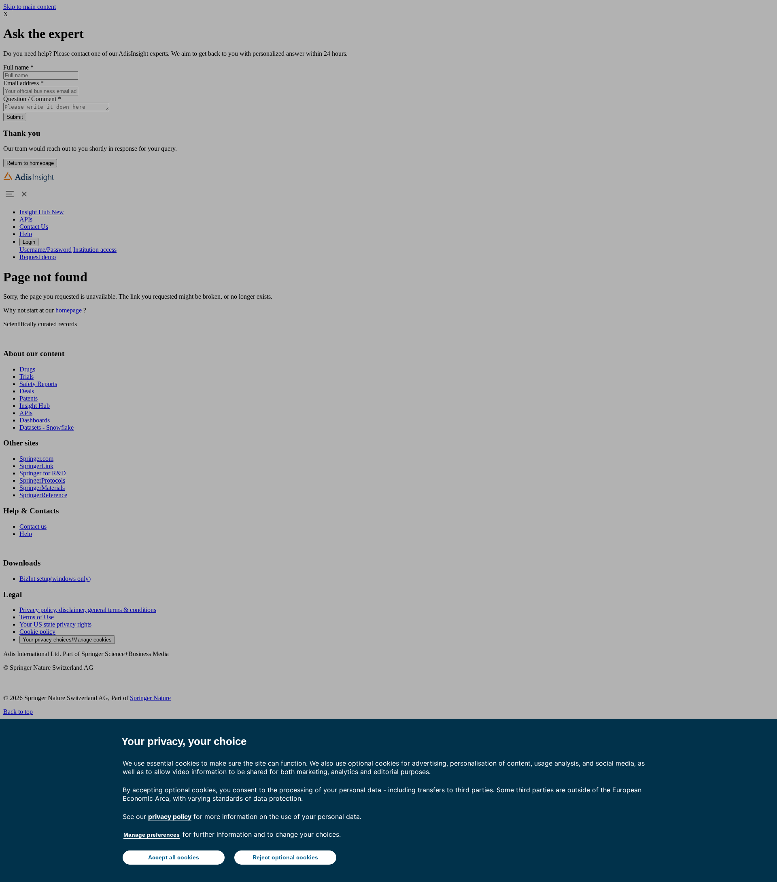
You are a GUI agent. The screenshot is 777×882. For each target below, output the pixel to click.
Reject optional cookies (285, 857)
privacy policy (169, 816)
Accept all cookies (173, 857)
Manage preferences (151, 834)
